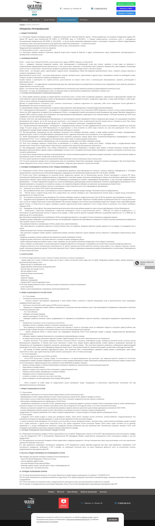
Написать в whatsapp (126, 4)
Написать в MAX (126, 8)
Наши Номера (49, 20)
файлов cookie (87, 517)
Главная (25, 20)
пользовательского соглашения (47, 522)
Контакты (84, 20)
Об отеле (36, 20)
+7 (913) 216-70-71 (100, 8)
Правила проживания (67, 20)
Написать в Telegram (126, 13)
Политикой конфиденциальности (78, 519)
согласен (112, 520)
